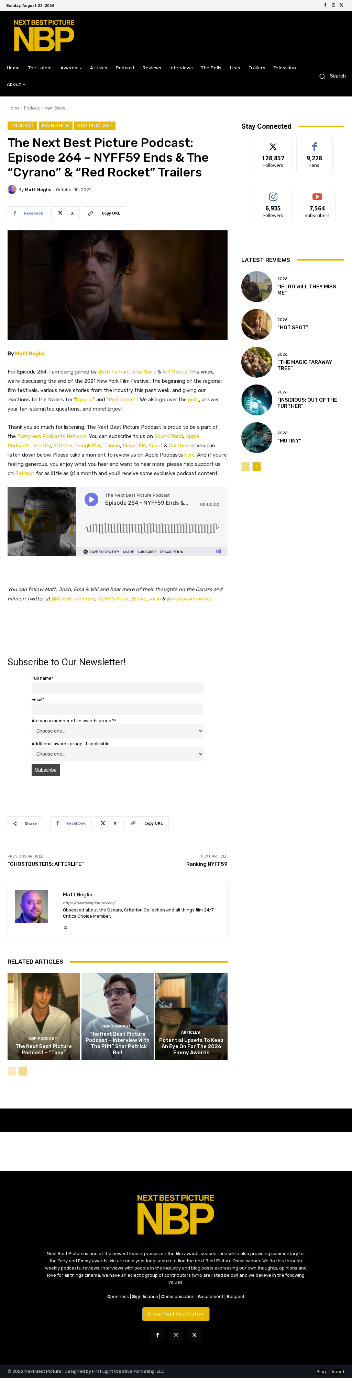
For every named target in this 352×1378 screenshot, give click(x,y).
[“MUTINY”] (256, 437)
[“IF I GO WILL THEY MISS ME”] (256, 286)
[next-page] (23, 1071)
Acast (155, 446)
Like (315, 143)
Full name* (43, 678)
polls (193, 400)
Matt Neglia (38, 189)
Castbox (179, 446)
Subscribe (317, 193)
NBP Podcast (95, 126)
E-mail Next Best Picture (176, 1314)
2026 (282, 279)
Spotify (42, 446)
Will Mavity (175, 372)
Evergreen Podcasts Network (52, 436)
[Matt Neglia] (13, 189)
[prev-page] (12, 1071)
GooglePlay (88, 446)
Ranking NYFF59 (207, 864)
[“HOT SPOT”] (256, 324)
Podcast (32, 108)
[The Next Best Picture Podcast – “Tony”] (44, 1016)
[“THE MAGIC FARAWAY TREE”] (256, 362)
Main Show (54, 108)
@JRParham (113, 599)
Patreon (24, 473)
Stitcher (63, 446)
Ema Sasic (144, 372)
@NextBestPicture (73, 599)
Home (14, 108)
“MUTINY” (289, 441)
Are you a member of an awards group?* (74, 720)
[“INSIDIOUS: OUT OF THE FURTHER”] (256, 399)
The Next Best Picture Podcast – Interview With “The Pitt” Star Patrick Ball (118, 1043)
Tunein (112, 446)
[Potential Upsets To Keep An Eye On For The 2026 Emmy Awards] (191, 1016)
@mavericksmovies (189, 599)
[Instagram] (333, 5)
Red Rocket (122, 400)
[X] (342, 5)
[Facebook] (325, 5)
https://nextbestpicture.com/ (89, 903)
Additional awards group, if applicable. (71, 743)
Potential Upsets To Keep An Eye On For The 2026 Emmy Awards (191, 1046)
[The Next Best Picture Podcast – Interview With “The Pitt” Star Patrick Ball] (117, 1016)
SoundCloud (168, 436)
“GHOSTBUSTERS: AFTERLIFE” (46, 864)
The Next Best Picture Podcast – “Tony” (43, 1049)
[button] (330, 76)
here (189, 455)
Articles (190, 1032)
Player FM (134, 446)
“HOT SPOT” (292, 327)
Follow (273, 143)
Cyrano (84, 400)
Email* (38, 699)
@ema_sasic (145, 599)
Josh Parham (114, 372)
